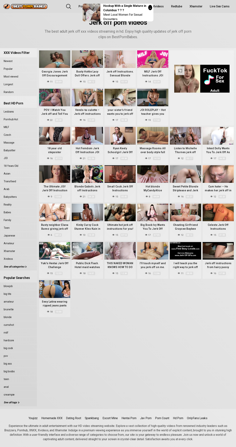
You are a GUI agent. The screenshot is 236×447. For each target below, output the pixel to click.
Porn (82, 6)
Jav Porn (145, 418)
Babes (7, 212)
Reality (7, 204)
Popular (8, 68)
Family (7, 220)
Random (9, 92)
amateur (9, 301)
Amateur (9, 243)
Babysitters (10, 196)
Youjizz (33, 418)
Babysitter (9, 150)
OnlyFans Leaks (197, 418)
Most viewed (11, 76)
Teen (7, 227)
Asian (7, 173)
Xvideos (158, 6)
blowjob (8, 286)
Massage (9, 142)
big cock (8, 348)
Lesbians (9, 111)
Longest (8, 84)
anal (6, 386)
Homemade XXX (51, 418)
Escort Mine (110, 418)
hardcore (9, 340)
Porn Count (162, 418)
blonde (8, 317)
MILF (6, 127)
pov (6, 355)
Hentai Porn (129, 418)
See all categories (14, 266)
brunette (9, 309)
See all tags (11, 402)
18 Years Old (11, 165)
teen (6, 379)
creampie (9, 394)
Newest (8, 61)
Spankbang (92, 418)
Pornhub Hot (11, 119)
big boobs (9, 371)
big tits (7, 293)
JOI (6, 158)
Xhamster (196, 6)
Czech (7, 134)
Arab (6, 189)
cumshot (9, 324)
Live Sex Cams (220, 6)
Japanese (9, 235)
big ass (8, 363)
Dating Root (73, 418)
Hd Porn (178, 418)
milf (6, 332)
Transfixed (10, 181)
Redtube (176, 6)
